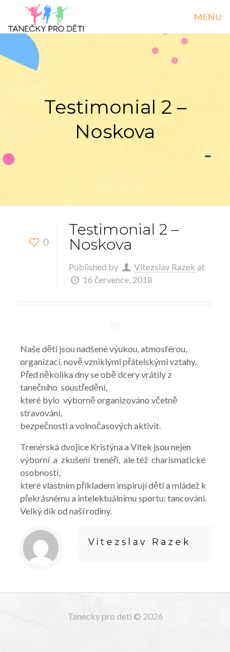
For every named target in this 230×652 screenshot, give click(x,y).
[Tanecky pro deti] (46, 17)
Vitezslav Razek (164, 266)
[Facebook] (115, 635)
